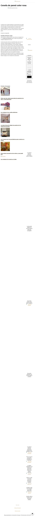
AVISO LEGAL (29, 71)
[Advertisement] (12, 16)
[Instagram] (30, 50)
